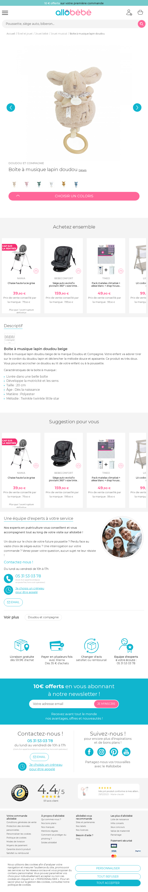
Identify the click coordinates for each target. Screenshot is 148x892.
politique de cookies (19, 884)
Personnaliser (108, 868)
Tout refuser (108, 876)
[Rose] (26, 184)
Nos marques (47, 827)
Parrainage (116, 835)
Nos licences (82, 830)
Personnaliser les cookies (19, 834)
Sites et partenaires (85, 822)
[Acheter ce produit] (36, 271)
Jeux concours (118, 827)
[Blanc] (51, 184)
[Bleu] (76, 184)
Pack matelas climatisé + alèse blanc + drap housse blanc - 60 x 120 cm (106, 286)
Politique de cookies (16, 838)
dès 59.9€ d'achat (22, 658)
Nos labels (81, 826)
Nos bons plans (48, 823)
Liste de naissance (120, 819)
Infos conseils (117, 823)
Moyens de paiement (17, 845)
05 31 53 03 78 (126, 663)
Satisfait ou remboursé (18, 853)
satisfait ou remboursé (91, 658)
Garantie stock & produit (19, 849)
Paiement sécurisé (121, 840)
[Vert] (39, 184)
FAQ (78, 839)
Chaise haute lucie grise (21, 283)
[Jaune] (63, 184)
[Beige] (14, 184)
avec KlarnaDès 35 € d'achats (56, 660)
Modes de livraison (16, 841)
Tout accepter (108, 883)
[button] (11, 107)
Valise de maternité (120, 831)
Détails (83, 170)
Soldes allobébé (49, 842)
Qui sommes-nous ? (51, 819)
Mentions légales (49, 831)
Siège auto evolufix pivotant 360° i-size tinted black (63, 286)
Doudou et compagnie (26, 163)
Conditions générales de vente (21, 822)
